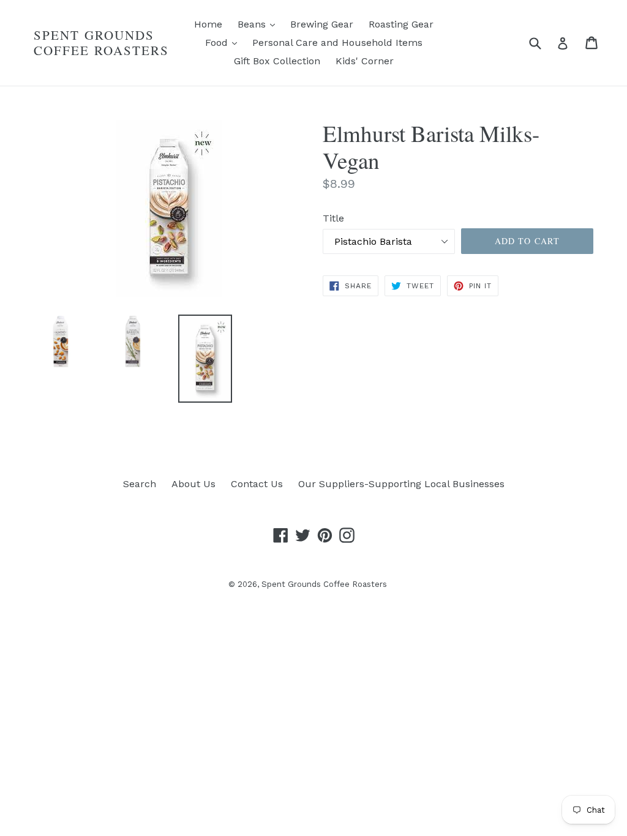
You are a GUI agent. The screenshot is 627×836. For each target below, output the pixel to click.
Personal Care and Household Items (337, 42)
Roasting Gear (401, 24)
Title (333, 218)
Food (224, 42)
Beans (259, 24)
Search (139, 484)
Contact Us (257, 484)
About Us (193, 484)
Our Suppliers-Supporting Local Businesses (401, 484)
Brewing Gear (321, 24)
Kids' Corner (365, 61)
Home (208, 24)
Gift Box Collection (277, 61)
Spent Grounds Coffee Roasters (102, 43)
